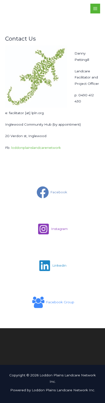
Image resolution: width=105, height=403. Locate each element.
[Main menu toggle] (95, 9)
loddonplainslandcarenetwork (36, 148)
